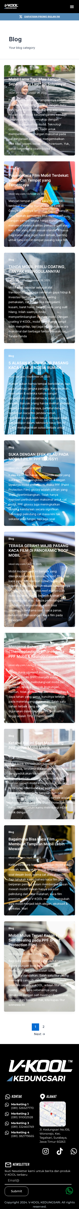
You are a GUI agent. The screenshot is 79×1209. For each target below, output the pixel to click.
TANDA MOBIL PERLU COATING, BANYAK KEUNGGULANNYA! (37, 269)
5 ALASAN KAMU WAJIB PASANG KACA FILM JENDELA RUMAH (38, 365)
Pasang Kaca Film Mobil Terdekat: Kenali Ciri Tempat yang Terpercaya (39, 180)
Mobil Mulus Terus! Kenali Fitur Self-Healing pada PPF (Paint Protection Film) (36, 940)
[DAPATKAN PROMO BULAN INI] (20, 16)
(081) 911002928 (22, 1115)
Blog (11, 72)
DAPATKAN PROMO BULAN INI (42, 16)
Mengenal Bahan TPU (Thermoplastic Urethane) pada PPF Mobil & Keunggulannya (36, 651)
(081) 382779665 (22, 1134)
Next (39, 1034)
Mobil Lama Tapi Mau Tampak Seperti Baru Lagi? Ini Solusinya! (37, 81)
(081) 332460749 (22, 1125)
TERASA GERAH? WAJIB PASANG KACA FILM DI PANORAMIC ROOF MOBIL (38, 550)
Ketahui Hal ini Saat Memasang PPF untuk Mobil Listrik (36, 745)
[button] (72, 7)
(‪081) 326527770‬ (22, 1106)
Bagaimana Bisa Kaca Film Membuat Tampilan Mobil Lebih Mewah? (37, 844)
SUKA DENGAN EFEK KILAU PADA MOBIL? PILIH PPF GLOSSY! (38, 456)
